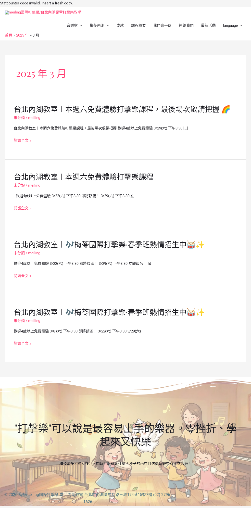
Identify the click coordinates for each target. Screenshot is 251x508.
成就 (120, 25)
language (230, 25)
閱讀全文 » (22, 140)
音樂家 (72, 25)
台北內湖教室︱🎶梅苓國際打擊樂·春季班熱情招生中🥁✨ (109, 244)
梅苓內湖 (97, 25)
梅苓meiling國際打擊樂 (38, 494)
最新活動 (208, 25)
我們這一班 (162, 25)
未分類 (19, 117)
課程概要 (138, 25)
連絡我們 (186, 25)
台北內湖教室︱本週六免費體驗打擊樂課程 (83, 176)
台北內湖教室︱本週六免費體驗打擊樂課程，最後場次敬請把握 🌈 (122, 109)
